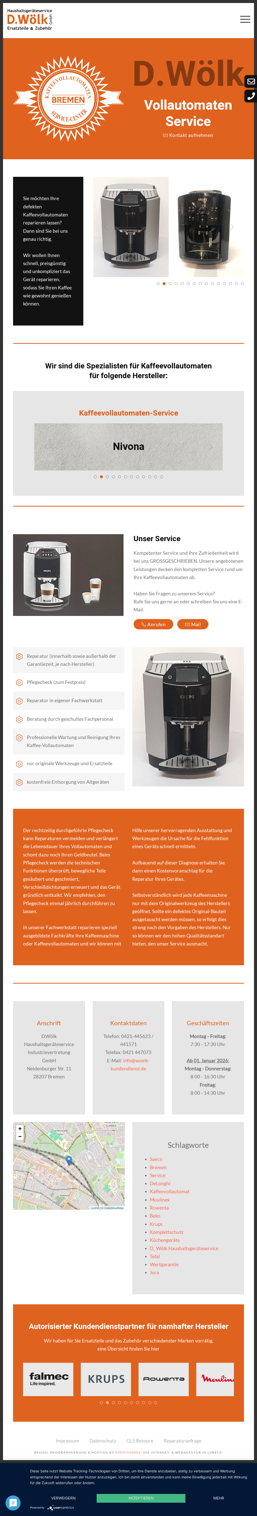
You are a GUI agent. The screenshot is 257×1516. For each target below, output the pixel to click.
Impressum (67, 1441)
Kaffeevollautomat (169, 1191)
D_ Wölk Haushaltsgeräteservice (184, 1248)
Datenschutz (102, 1441)
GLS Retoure (139, 1441)
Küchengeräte (165, 1240)
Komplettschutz (166, 1232)
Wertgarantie (164, 1264)
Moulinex (160, 1200)
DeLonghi (160, 1183)
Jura (154, 1272)
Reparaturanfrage (183, 1441)
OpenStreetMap (113, 1208)
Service (157, 1175)
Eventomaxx (128, 1452)
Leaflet (95, 1208)
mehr (218, 1498)
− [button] (20, 1136)
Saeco (156, 1159)
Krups (156, 1224)
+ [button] (20, 1129)
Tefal (155, 1256)
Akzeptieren (141, 1498)
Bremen (158, 1167)
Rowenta (159, 1208)
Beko (155, 1216)
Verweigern (63, 1498)
